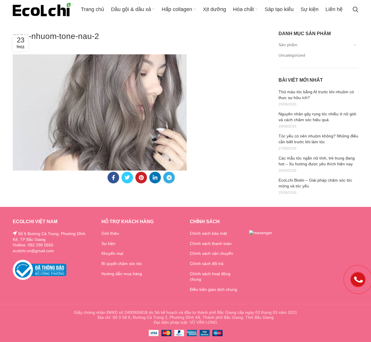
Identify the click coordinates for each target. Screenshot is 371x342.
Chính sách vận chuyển (211, 253)
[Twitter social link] (127, 177)
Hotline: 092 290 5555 (33, 245)
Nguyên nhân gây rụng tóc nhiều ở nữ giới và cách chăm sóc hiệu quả (317, 117)
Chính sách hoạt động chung (210, 276)
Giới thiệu (110, 233)
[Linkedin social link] (155, 177)
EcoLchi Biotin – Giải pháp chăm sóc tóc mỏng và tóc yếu (315, 183)
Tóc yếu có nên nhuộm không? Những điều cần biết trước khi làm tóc (318, 139)
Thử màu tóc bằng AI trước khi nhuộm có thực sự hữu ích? (316, 94)
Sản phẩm (288, 44)
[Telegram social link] (169, 177)
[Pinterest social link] (141, 177)
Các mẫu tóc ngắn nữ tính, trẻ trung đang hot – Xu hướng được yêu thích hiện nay (317, 161)
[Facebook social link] (113, 177)
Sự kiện (108, 243)
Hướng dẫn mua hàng (121, 273)
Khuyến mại (112, 253)
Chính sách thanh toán (211, 243)
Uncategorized (292, 55)
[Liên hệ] (358, 279)
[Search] (355, 9)
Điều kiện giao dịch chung (213, 289)
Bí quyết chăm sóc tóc (121, 263)
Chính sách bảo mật (208, 233)
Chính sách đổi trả (206, 263)
